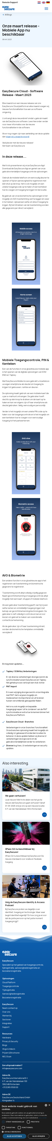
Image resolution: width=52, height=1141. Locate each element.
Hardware (6, 1037)
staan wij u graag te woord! (17, 136)
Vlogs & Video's (8, 1049)
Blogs (4, 1045)
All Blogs (8, 14)
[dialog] (26, 1121)
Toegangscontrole (10, 986)
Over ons (6, 1011)
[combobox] (46, 1105)
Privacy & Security (10, 1041)
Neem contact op (10, 1008)
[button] (46, 8)
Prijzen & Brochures (11, 1052)
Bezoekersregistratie (11, 997)
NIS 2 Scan (6, 1056)
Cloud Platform (8, 982)
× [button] (49, 1105)
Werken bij (6, 1015)
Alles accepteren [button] (14, 1136)
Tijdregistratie (8, 990)
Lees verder (43, 1118)
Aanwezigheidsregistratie (13, 993)
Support (5, 1027)
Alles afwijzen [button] (38, 1136)
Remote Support (10, 2)
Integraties (7, 1023)
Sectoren (6, 1019)
